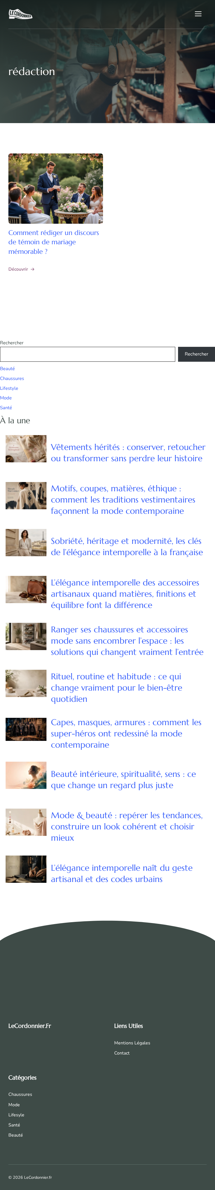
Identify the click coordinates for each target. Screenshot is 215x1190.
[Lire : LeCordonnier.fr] (21, 13)
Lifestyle (9, 388)
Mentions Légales (132, 1043)
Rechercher (12, 343)
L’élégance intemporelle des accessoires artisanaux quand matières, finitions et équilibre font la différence (125, 593)
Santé (6, 407)
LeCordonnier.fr (29, 1026)
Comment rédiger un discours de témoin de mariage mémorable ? (53, 242)
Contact (122, 1053)
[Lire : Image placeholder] (55, 188)
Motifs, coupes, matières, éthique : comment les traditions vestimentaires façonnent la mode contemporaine (123, 499)
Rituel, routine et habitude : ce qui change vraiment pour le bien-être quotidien (116, 687)
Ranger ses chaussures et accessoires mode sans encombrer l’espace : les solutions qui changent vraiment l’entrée (127, 640)
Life (12, 1115)
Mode (6, 398)
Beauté (7, 368)
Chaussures (12, 378)
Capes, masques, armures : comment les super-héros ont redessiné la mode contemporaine (126, 733)
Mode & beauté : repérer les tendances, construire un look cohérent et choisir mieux (127, 826)
